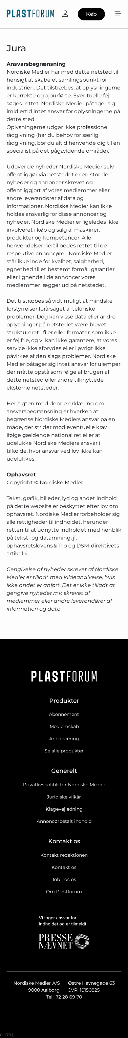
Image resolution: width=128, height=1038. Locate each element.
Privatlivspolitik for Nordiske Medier (64, 785)
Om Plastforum (64, 892)
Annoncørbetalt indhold (64, 821)
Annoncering (64, 739)
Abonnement (64, 714)
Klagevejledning (64, 809)
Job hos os (64, 879)
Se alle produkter (64, 751)
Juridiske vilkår (64, 797)
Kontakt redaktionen (64, 855)
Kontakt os (64, 867)
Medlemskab (64, 726)
